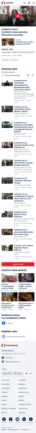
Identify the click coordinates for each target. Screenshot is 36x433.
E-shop (4, 404)
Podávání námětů (25, 404)
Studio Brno (23, 388)
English (4, 429)
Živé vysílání (6, 384)
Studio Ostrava (24, 392)
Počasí (4, 400)
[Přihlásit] (29, 3)
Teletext (5, 392)
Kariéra (21, 400)
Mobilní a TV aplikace (9, 408)
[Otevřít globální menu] (33, 3)
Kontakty (22, 412)
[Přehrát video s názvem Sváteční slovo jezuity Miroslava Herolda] (18, 16)
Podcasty (5, 396)
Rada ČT (21, 396)
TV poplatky (6, 388)
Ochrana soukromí (13, 429)
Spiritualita (5, 60)
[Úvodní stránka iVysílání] (7, 3)
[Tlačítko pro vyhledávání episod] (28, 75)
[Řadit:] (32, 75)
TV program (6, 380)
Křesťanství (14, 60)
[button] (18, 16)
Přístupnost (25, 429)
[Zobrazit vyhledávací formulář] (24, 3)
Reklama (22, 384)
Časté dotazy (23, 408)
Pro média (22, 380)
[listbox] (18, 373)
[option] (7, 373)
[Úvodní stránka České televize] (10, 345)
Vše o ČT (4, 412)
